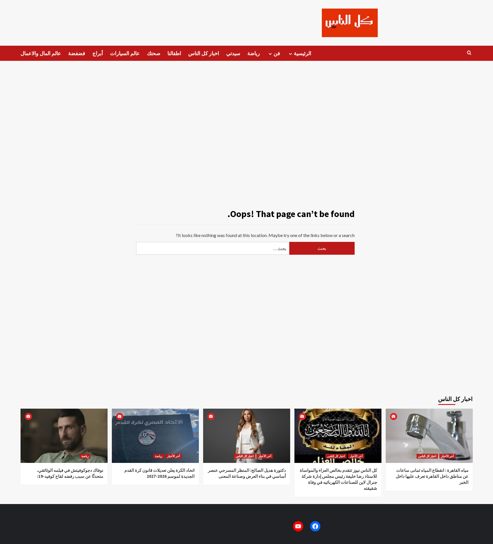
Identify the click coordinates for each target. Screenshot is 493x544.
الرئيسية (302, 53)
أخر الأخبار (173, 456)
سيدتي (233, 53)
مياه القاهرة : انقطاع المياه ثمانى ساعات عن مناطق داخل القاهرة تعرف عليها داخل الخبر (432, 476)
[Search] (469, 53)
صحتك (153, 53)
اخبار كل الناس (203, 53)
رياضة (253, 53)
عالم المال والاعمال (41, 53)
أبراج (97, 53)
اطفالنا (174, 53)
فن (277, 53)
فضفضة (76, 53)
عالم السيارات (125, 53)
